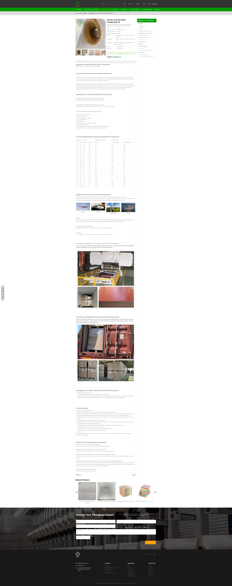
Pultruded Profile (132, 576)
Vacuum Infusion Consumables (146, 50)
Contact (149, 3)
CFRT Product (141, 52)
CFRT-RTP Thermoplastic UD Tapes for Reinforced (147, 56)
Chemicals (140, 43)
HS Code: (109, 48)
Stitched (141, 29)
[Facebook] (145, 554)
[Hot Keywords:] (124, 4)
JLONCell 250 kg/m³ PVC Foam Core (125, 501)
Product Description (81, 62)
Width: (108, 35)
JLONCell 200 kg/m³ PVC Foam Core (144, 501)
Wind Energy (131, 574)
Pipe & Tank (130, 571)
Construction (131, 572)
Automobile (130, 569)
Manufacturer (129, 527)
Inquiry (121, 53)
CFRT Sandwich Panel (144, 54)
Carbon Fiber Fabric (143, 35)
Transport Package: (111, 29)
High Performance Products (144, 33)
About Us (130, 3)
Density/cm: (109, 42)
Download (137, 3)
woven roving (142, 25)
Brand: (108, 27)
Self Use (146, 527)
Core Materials (141, 41)
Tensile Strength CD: (111, 31)
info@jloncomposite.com (83, 563)
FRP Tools (141, 48)
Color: (108, 46)
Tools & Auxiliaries (142, 46)
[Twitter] (151, 554)
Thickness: (109, 39)
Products (151, 567)
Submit (150, 542)
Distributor (120, 527)
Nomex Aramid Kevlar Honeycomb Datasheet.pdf (89, 66)
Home (150, 566)
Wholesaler (138, 527)
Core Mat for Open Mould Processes (106, 501)
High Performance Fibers (111, 567)
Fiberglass (140, 23)
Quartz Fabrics (142, 39)
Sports (129, 567)
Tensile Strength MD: (112, 33)
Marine (129, 566)
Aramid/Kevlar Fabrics (144, 37)
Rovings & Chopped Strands (145, 31)
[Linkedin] (154, 554)
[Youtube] (148, 554)
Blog (144, 3)
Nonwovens (141, 27)
